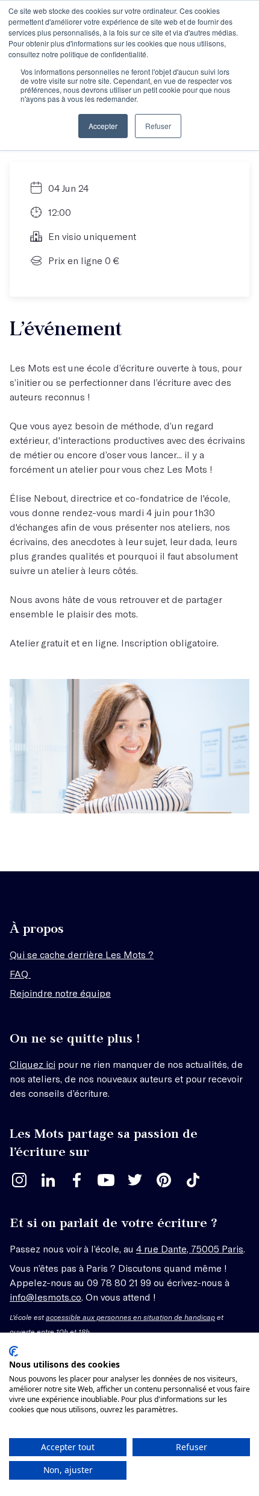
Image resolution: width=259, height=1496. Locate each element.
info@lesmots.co (45, 1296)
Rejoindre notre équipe (60, 993)
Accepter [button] (103, 126)
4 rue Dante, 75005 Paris (189, 1248)
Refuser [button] (158, 126)
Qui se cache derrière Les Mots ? (82, 954)
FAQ (20, 973)
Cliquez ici (32, 1064)
